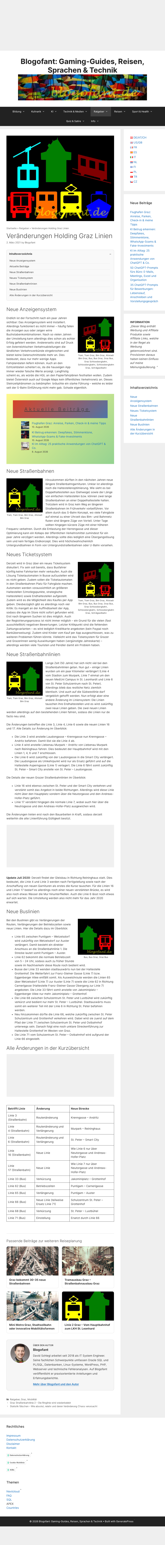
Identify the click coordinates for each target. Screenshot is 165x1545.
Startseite (11, 228)
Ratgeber (99, 111)
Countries (12, 1507)
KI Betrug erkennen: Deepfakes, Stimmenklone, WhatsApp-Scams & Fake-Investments (143, 237)
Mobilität (32, 1399)
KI (52, 111)
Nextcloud (13, 1491)
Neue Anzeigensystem (22, 260)
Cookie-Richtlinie (17, 1462)
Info (93, 121)
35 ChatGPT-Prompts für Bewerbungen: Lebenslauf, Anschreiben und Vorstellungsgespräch (144, 293)
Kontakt (11, 1447)
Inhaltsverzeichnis (20, 253)
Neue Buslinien (18, 289)
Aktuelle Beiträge (19, 266)
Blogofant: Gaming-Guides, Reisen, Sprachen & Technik (82, 65)
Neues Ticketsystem (21, 278)
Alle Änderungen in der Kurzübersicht (31, 295)
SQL (9, 1499)
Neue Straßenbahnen (22, 272)
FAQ (9, 1495)
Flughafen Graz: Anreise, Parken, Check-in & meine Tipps (69, 423)
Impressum (13, 1435)
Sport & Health (140, 111)
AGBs (12, 1470)
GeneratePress (124, 1521)
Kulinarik (36, 111)
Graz (23, 1399)
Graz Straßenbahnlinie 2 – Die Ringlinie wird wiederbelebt (40, 1402)
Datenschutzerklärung (20, 1439)
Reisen (118, 111)
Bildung (17, 111)
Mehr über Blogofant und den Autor (56, 1384)
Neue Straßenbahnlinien (23, 283)
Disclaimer (13, 1443)
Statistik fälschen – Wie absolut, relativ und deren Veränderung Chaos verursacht (53, 1406)
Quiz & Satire (73, 121)
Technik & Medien (73, 111)
